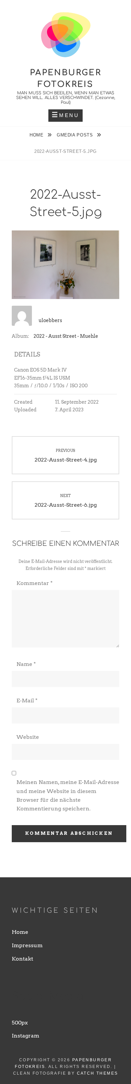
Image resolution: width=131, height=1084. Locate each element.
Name (26, 664)
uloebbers (50, 320)
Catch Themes (97, 1073)
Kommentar (34, 583)
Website (27, 737)
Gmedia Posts (75, 134)
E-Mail (27, 700)
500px (20, 1022)
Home (37, 134)
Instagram (25, 1035)
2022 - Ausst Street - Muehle (66, 336)
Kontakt (22, 959)
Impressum (27, 945)
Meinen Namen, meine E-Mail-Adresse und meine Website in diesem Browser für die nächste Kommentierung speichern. (67, 795)
